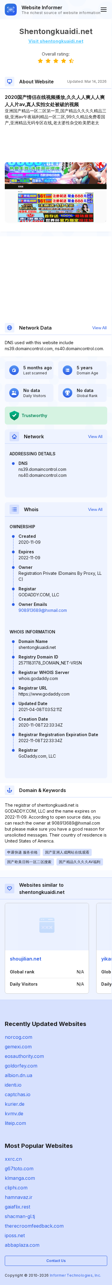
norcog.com (18, 1037)
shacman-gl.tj (20, 1216)
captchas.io (17, 1094)
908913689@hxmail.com (43, 610)
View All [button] (99, 327)
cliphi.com (16, 1188)
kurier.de (14, 1104)
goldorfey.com (21, 1066)
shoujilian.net (25, 959)
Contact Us (56, 1260)
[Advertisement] (56, 144)
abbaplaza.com (22, 1245)
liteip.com (15, 1123)
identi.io (13, 1085)
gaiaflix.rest (17, 1207)
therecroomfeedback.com (34, 1226)
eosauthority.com (24, 1056)
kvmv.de (14, 1113)
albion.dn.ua (18, 1075)
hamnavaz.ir (19, 1197)
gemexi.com (18, 1047)
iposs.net (15, 1235)
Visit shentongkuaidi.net (55, 41)
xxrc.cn (13, 1159)
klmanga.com (20, 1178)
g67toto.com (19, 1168)
